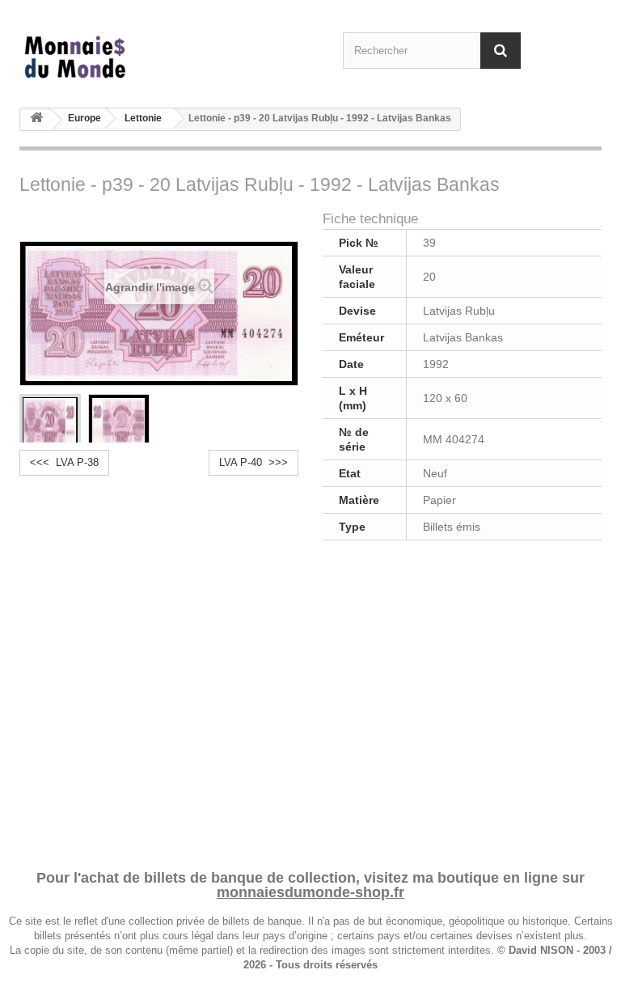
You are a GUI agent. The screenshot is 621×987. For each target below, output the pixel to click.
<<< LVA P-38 (64, 462)
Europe (84, 118)
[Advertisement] (310, 702)
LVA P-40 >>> (253, 462)
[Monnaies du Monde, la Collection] (108, 57)
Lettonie (143, 118)
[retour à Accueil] (36, 120)
